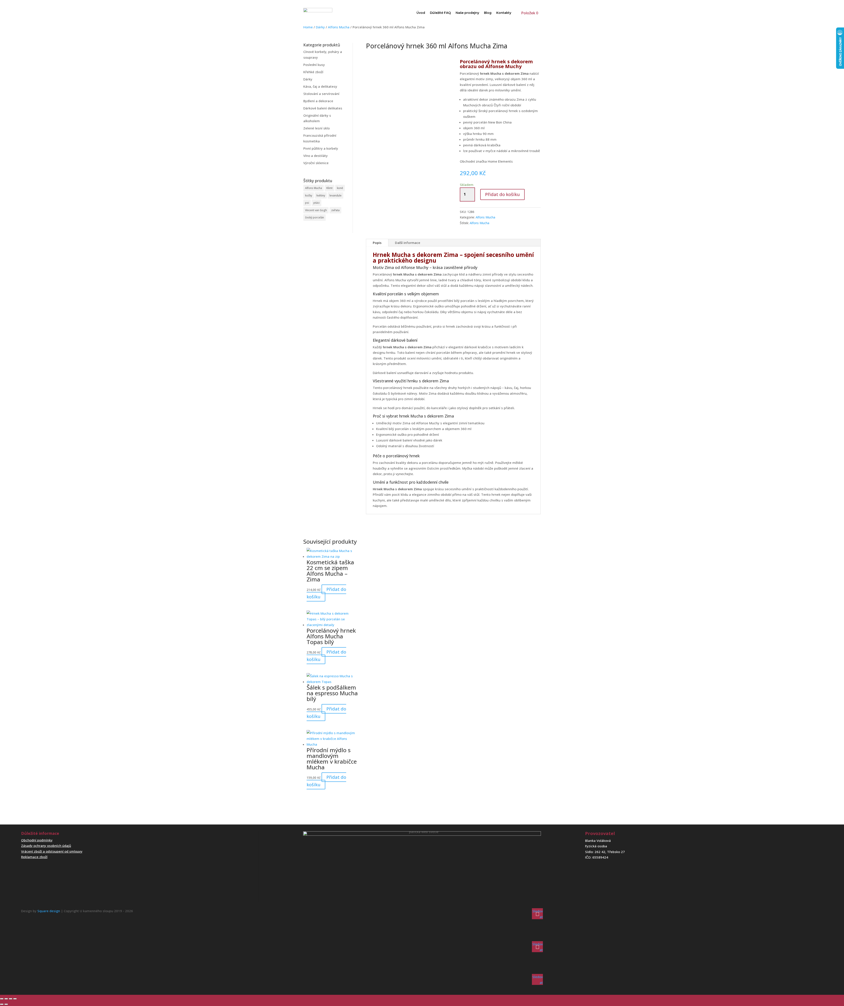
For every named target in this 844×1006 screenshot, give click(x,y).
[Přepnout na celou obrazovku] (6, 998)
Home (308, 27)
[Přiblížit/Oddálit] (2, 998)
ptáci (316, 203)
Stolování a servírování (321, 93)
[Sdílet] (10, 998)
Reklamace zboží (34, 857)
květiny (320, 195)
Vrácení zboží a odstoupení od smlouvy (51, 851)
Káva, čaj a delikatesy (320, 86)
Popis (377, 242)
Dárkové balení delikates (322, 108)
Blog (487, 13)
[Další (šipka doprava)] (6, 1004)
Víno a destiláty (315, 155)
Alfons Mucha (338, 27)
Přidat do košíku (502, 194)
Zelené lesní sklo (316, 128)
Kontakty (503, 13)
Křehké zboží (313, 72)
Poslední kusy (314, 64)
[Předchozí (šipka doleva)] (2, 1004)
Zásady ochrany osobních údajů (46, 845)
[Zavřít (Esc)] (15, 998)
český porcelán (314, 217)
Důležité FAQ (440, 13)
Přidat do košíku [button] (326, 593)
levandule (335, 195)
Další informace (407, 242)
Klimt (329, 188)
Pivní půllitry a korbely (320, 148)
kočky (308, 195)
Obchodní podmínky (37, 840)
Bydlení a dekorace (318, 101)
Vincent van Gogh (316, 210)
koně (340, 188)
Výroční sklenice (316, 163)
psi (307, 203)
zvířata (335, 210)
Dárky (320, 27)
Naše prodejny (467, 13)
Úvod (421, 13)
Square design (48, 911)
